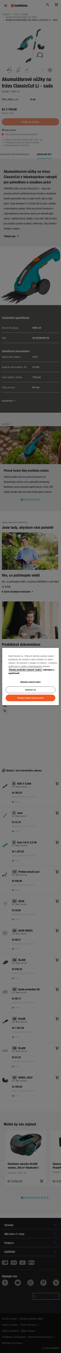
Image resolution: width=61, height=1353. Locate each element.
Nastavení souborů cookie (30, 681)
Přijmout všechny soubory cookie (31, 698)
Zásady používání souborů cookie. (25, 669)
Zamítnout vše (30, 689)
